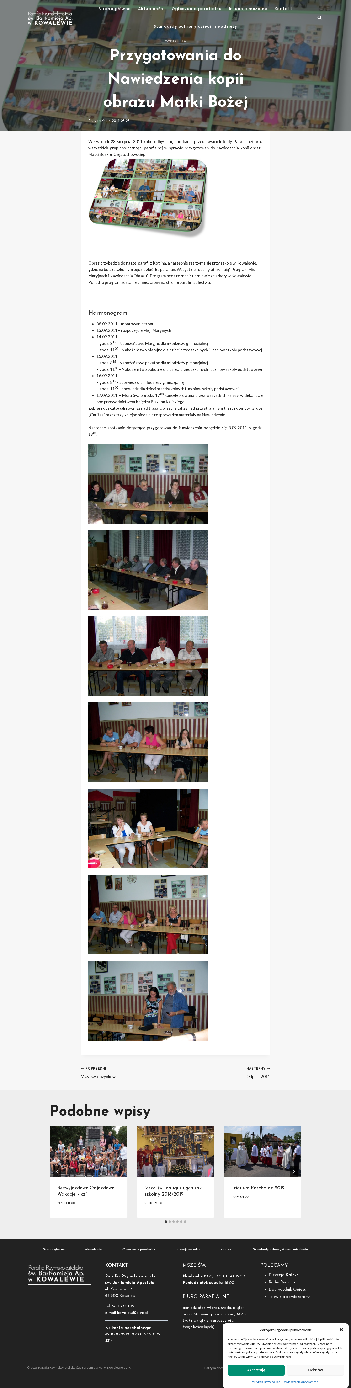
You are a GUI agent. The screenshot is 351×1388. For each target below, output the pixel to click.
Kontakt (283, 8)
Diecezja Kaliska (284, 1275)
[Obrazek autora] (84, 121)
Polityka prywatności (219, 1368)
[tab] (166, 1221)
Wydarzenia (175, 41)
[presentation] (88, 1151)
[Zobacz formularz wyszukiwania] (319, 17)
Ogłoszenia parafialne (197, 8)
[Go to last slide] (57, 1171)
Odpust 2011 (258, 1072)
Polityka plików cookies (265, 1381)
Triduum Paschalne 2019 (258, 1188)
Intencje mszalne (248, 8)
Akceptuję (256, 1369)
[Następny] (294, 1171)
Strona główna (114, 8)
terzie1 (102, 120)
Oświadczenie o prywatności (300, 1381)
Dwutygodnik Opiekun (288, 1289)
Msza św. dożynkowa (99, 1072)
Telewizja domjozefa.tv (289, 1297)
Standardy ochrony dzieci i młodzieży (195, 26)
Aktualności (151, 8)
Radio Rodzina (282, 1282)
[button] (341, 1329)
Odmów (315, 1369)
